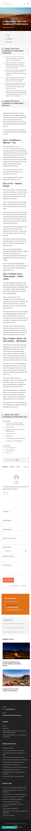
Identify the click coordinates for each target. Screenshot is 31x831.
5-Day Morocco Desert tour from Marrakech (13, 776)
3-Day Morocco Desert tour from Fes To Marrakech (15, 767)
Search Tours (6, 728)
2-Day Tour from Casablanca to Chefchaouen (14, 797)
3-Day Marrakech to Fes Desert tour (11, 765)
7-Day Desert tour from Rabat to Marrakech (13, 762)
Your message (7, 565)
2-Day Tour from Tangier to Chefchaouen (13, 799)
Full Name (6, 512)
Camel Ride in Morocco (8, 748)
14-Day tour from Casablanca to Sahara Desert (14, 787)
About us (5, 726)
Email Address (7, 520)
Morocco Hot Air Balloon (9, 815)
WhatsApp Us (11, 605)
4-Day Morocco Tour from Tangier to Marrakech (14, 794)
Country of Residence (9, 538)
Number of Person (8, 556)
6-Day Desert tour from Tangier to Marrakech (11, 690)
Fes (23, 170)
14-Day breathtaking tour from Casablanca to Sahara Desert (12, 663)
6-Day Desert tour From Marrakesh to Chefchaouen (15, 760)
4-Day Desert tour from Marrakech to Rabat (13, 757)
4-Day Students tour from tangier (11, 802)
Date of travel (7, 547)
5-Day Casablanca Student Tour (10, 808)
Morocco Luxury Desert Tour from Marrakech (14, 750)
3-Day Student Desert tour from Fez (11, 769)
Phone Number (7, 529)
